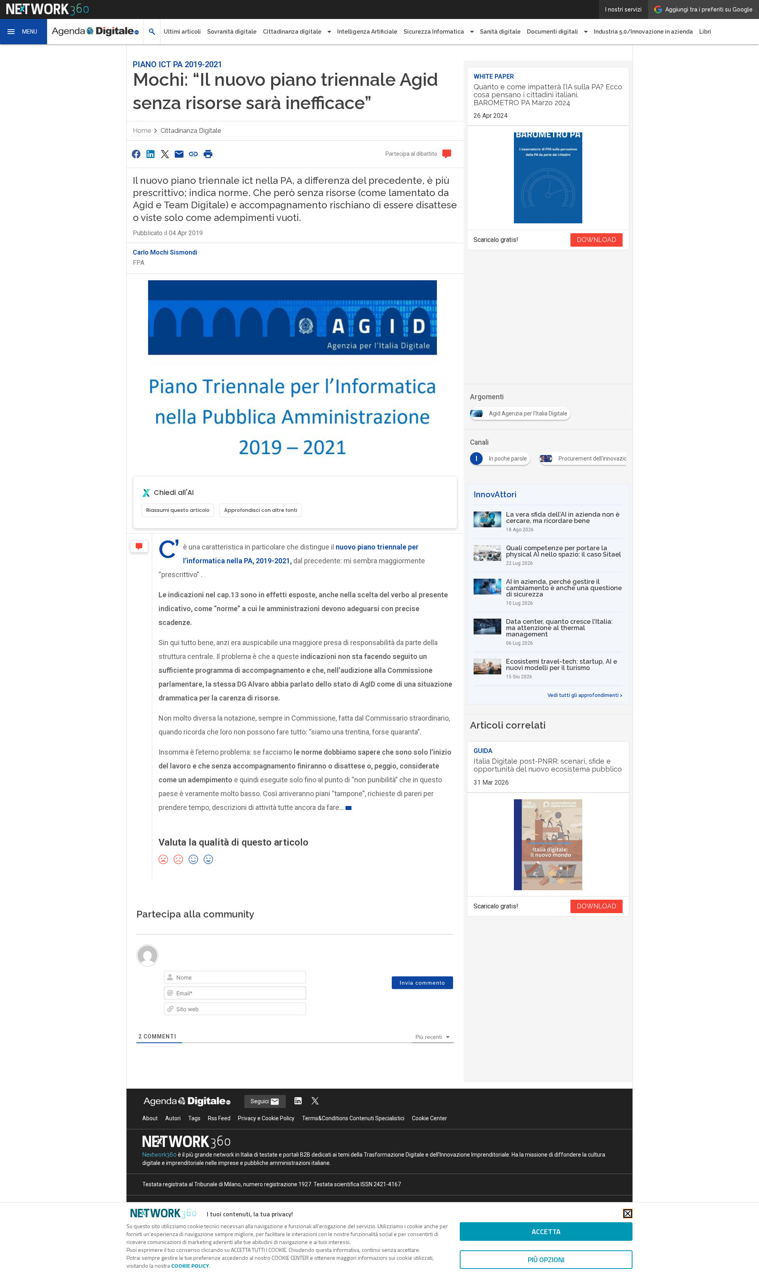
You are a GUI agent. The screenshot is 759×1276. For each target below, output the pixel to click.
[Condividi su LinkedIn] (150, 154)
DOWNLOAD (596, 239)
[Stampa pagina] (208, 154)
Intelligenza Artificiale (367, 31)
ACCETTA (546, 1231)
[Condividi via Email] (179, 154)
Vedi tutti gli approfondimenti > (585, 695)
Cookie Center (429, 1118)
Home (142, 130)
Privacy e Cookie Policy (266, 1118)
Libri (705, 31)
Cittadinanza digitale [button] (292, 31)
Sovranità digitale (232, 31)
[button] (23, 31)
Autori (173, 1118)
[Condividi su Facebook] (136, 154)
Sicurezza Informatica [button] (434, 31)
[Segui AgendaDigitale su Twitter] (315, 1101)
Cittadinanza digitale (190, 130)
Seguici (260, 1101)
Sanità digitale (500, 31)
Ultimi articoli (182, 31)
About (150, 1118)
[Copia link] (193, 154)
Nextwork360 (159, 1154)
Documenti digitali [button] (552, 31)
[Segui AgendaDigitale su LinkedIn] (298, 1101)
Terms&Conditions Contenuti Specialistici (353, 1118)
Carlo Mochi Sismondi (165, 252)
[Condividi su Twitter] (165, 154)
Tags (194, 1118)
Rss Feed (219, 1118)
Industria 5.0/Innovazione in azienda (643, 31)
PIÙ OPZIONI (546, 1259)
